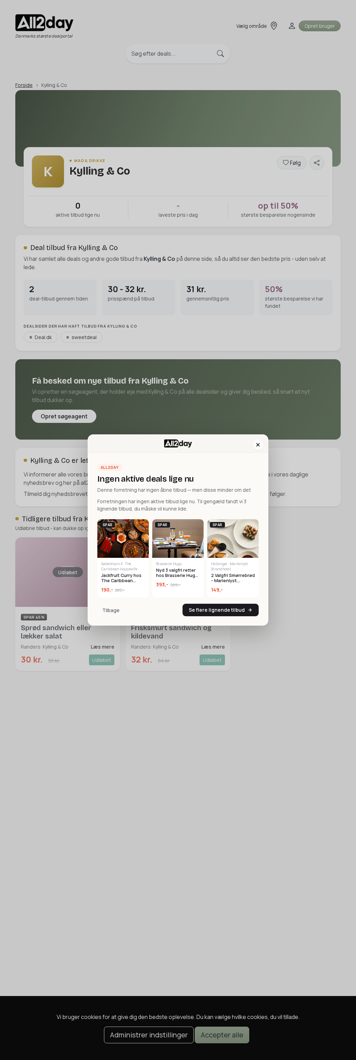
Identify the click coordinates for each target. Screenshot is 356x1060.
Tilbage (111, 610)
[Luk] (258, 444)
